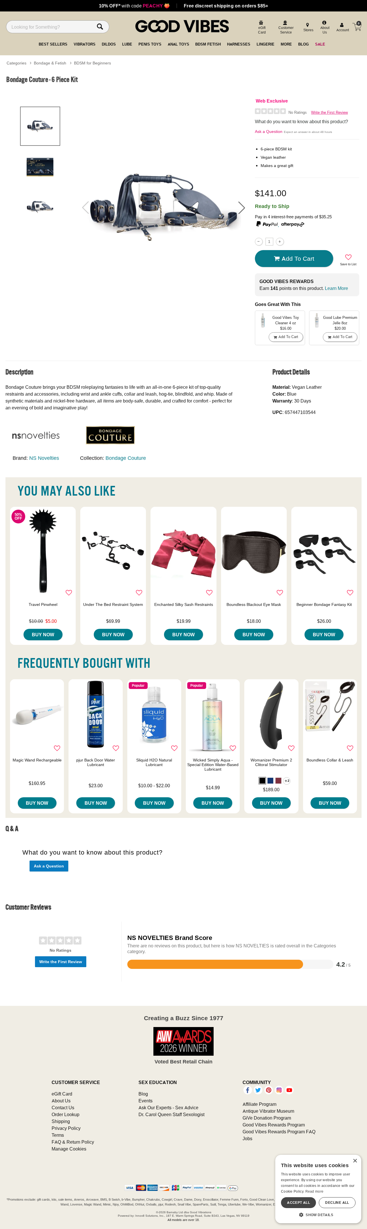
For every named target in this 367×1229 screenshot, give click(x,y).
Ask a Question (268, 131)
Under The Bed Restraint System (113, 604)
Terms (58, 1135)
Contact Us (63, 1107)
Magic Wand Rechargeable (37, 760)
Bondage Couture (126, 458)
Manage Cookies (69, 1149)
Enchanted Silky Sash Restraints (183, 604)
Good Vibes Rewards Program (274, 1125)
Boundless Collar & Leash (330, 760)
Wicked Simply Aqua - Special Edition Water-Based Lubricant (213, 764)
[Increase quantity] (280, 242)
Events (145, 1101)
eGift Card (62, 1094)
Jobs (247, 1138)
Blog (143, 1094)
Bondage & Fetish (50, 63)
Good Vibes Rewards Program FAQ (279, 1131)
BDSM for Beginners (92, 63)
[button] (241, 207)
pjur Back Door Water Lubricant (95, 762)
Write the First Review (329, 112)
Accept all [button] (298, 1202)
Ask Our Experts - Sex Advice (168, 1107)
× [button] (355, 1161)
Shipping (61, 1121)
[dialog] (318, 1189)
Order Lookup (65, 1114)
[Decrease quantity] (259, 242)
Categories (16, 63)
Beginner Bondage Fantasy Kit (324, 604)
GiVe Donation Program (267, 1118)
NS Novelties (44, 458)
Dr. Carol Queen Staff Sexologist (171, 1114)
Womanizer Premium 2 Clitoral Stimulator (271, 762)
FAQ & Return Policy (73, 1142)
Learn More (336, 288)
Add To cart (298, 258)
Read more (314, 1191)
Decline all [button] (337, 1202)
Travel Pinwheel (43, 604)
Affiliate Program (259, 1104)
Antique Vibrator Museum (268, 1111)
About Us (61, 1101)
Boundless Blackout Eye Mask (254, 604)
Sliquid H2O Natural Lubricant (154, 762)
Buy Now (43, 634)
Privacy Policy (66, 1128)
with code (134, 6)
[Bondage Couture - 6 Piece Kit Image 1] (163, 207)
